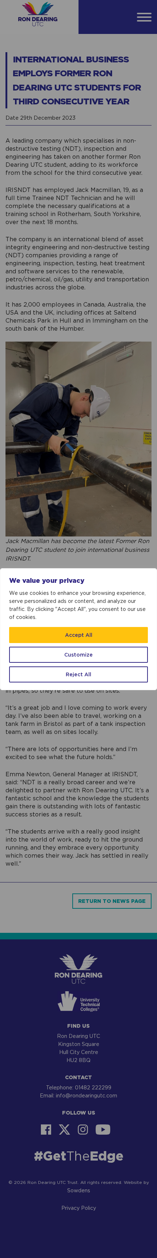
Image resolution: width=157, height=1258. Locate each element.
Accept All (78, 635)
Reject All (78, 674)
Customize (78, 654)
